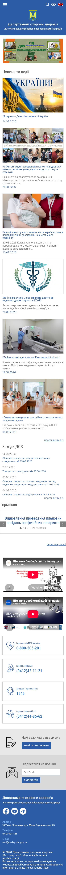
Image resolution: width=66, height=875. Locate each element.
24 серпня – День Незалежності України (25, 116)
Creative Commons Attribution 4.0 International (32, 866)
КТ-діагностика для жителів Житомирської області (31, 357)
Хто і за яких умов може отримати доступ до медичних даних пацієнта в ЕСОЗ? (28, 299)
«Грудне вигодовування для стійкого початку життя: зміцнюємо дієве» (32, 419)
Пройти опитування (36, 745)
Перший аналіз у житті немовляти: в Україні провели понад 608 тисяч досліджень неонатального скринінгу (32, 235)
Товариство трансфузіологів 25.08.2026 (24, 471)
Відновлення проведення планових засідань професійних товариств (33, 520)
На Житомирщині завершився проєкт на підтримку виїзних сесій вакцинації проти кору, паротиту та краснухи (31, 169)
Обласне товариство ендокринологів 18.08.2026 (28, 494)
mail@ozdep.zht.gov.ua (14, 842)
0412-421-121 (9, 833)
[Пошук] (47, 4)
